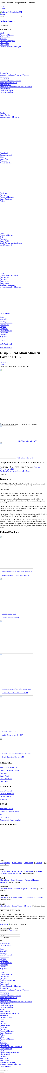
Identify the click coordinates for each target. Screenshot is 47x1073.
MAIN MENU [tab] (5, 943)
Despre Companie (6, 323)
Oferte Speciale (5, 313)
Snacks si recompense (7, 41)
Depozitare (4, 329)
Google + (22, 471)
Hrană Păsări (4, 241)
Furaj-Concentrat (6, 245)
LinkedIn (16, 471)
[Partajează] (5, 1070)
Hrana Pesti (4, 782)
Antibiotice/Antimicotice (8, 83)
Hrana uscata (4, 283)
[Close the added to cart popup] (17, 930)
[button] (2, 14)
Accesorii (3, 39)
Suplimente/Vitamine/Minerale (10, 81)
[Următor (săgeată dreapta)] (3, 1072)
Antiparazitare (5, 37)
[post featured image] (16, 568)
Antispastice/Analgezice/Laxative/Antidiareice (16, 87)
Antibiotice (4, 773)
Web (4, 924)
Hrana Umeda (28, 863)
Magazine (3, 336)
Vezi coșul (4, 930)
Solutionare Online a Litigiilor (10, 820)
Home (2, 317)
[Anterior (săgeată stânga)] (1, 1072)
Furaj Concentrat (17, 880)
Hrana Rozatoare (6, 779)
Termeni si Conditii (6, 809)
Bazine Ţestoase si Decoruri (9, 117)
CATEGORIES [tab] (5, 945)
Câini (2, 33)
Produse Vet (4, 73)
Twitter (9, 471)
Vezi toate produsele (28, 873)
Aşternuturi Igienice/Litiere (9, 275)
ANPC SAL (4, 817)
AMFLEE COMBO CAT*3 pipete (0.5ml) (15, 575)
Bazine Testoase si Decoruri (21, 906)
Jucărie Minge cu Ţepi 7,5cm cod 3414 (15, 693)
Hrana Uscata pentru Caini (9, 767)
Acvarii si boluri (16, 897)
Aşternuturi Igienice (7, 35)
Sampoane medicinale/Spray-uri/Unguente (14, 75)
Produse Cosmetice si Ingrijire (10, 873)
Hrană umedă (4, 43)
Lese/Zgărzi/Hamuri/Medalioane (17, 753)
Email (28, 471)
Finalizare (12, 930)
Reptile (2, 113)
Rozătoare (3, 193)
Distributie (3, 335)
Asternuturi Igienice (32, 880)
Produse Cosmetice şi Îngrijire (10, 47)
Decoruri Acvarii (6, 155)
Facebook (3, 471)
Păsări (2, 233)
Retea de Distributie (7, 794)
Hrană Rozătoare (6, 199)
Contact (2, 6)
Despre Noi (4, 319)
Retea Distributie (6, 331)
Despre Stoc (4, 333)
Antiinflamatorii (5, 85)
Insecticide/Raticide (6, 92)
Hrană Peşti (4, 159)
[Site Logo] (11, 12)
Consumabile (4, 77)
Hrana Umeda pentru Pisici (9, 770)
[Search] (21, 16)
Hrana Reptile (5, 906)
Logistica (3, 327)
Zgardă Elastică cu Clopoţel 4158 (13, 757)
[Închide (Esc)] (7, 1070)
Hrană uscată (4, 45)
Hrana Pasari (4, 776)
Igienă (2, 157)
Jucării (2, 201)
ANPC (2, 814)
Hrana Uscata (17, 863)
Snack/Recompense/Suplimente (11, 243)
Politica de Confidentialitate (9, 811)
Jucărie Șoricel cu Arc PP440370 (12, 735)
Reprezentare (4, 325)
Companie (3, 321)
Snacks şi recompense (7, 285)
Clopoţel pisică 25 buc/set (10, 617)
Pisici (2, 273)
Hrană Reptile (5, 115)
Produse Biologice (6, 91)
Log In (2, 8)
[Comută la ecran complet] (3, 1070)
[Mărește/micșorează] (1, 1070)
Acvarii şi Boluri (5, 163)
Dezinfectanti (4, 79)
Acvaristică (4, 153)
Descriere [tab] (3, 475)
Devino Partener (5, 796)
